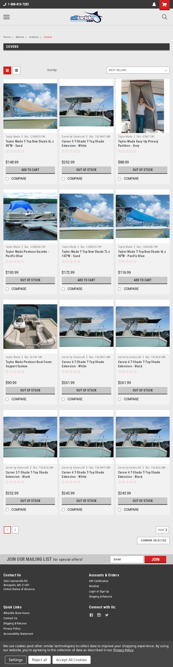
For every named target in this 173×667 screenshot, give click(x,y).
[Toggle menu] (6, 17)
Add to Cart (30, 170)
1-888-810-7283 (18, 4)
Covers (48, 37)
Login (92, 591)
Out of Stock (86, 170)
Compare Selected (153, 540)
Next (161, 529)
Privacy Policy (11, 628)
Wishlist (94, 586)
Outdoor (34, 37)
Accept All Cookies (71, 659)
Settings (16, 659)
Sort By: (52, 70)
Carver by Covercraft (73, 136)
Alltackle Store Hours (16, 613)
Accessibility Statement (18, 633)
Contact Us (10, 618)
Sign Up (104, 591)
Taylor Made (13, 136)
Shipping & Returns (100, 596)
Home (7, 37)
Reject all (39, 659)
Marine (20, 37)
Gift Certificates (98, 581)
